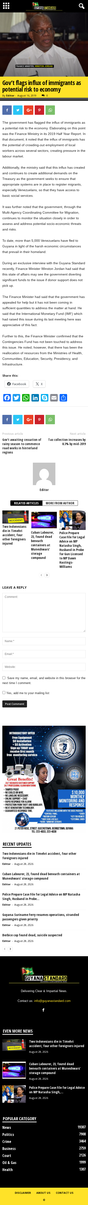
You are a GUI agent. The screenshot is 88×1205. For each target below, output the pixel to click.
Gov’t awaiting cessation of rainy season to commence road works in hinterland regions (21, 446)
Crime (6, 1141)
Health (7, 1169)
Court (6, 1155)
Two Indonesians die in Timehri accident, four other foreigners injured (14, 535)
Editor (10, 95)
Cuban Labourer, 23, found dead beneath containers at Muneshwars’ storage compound (42, 545)
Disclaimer (23, 1192)
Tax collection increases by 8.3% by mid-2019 (67, 442)
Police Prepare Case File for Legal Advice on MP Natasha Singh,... (57, 1089)
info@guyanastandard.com (52, 1001)
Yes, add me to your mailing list (27, 693)
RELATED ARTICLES (26, 503)
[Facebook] (44, 1010)
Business (9, 1148)
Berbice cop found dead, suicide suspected (32, 935)
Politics (8, 1134)
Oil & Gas (9, 1162)
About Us (43, 1192)
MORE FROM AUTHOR (60, 503)
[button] (81, 6)
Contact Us (64, 1192)
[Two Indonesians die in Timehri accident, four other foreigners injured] (15, 517)
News (6, 1127)
